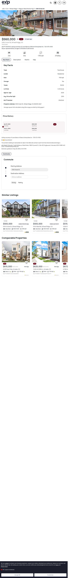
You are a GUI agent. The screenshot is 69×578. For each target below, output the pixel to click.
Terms (56, 565)
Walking (20, 182)
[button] (17, 39)
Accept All (17, 575)
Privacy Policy (4, 566)
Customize (50, 575)
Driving (14, 182)
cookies (7, 563)
